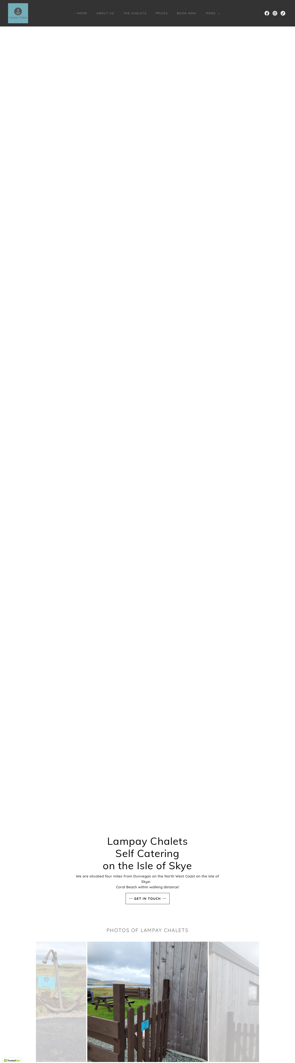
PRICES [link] (162, 13)
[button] (212, 13)
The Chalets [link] (134, 13)
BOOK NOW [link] (187, 13)
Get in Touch (147, 899)
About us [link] (105, 13)
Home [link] (82, 13)
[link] (18, 13)
